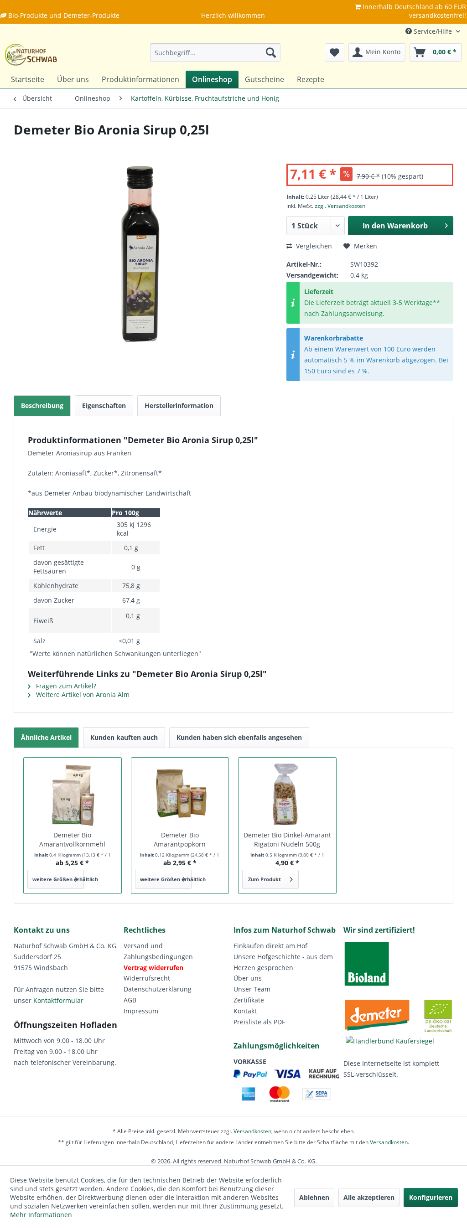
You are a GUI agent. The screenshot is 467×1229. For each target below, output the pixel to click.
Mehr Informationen (41, 1214)
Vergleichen (313, 246)
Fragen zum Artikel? (65, 686)
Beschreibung (42, 405)
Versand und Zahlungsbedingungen (158, 951)
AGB (130, 1000)
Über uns (248, 978)
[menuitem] (215, 52)
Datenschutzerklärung (158, 989)
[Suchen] (270, 52)
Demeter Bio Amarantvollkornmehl (72, 839)
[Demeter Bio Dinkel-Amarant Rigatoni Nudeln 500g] (287, 794)
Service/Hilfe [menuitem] (433, 31)
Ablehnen (314, 1197)
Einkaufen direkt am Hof (270, 945)
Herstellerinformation (179, 405)
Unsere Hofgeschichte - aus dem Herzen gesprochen (283, 962)
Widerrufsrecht (147, 978)
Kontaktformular (58, 1000)
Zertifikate (249, 1000)
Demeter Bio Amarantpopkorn (180, 839)
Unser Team (252, 989)
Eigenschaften (104, 405)
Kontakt (245, 1011)
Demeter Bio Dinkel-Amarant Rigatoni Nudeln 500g (287, 839)
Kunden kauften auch (124, 737)
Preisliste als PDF (259, 1021)
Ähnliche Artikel (46, 737)
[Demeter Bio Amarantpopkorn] (180, 794)
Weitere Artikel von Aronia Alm (82, 694)
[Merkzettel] (334, 52)
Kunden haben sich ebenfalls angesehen (239, 737)
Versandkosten (252, 1131)
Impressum (141, 1011)
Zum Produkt (264, 879)
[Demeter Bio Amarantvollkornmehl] (72, 794)
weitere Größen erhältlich (58, 879)
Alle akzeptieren (368, 1197)
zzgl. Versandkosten (340, 206)
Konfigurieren (430, 1197)
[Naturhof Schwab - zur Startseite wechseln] (31, 54)
